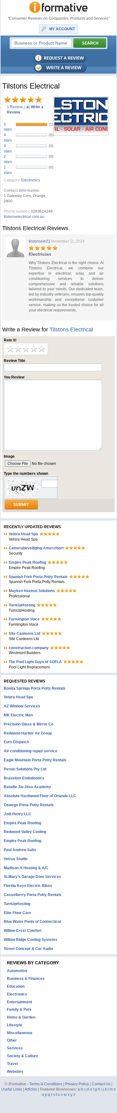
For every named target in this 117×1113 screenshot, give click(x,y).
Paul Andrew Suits (20, 850)
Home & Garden (21, 1017)
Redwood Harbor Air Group (28, 733)
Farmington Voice (24, 619)
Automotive (17, 971)
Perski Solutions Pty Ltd (25, 769)
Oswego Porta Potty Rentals (29, 805)
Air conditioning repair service (30, 751)
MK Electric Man (18, 715)
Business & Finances (26, 978)
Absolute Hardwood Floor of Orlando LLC (40, 796)
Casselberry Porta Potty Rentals (32, 895)
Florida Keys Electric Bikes (28, 886)
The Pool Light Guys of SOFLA (35, 662)
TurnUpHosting (22, 605)
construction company (29, 648)
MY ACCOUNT (62, 29)
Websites (15, 1071)
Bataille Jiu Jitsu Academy (27, 787)
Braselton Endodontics (24, 778)
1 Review (15, 107)
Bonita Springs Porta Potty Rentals (35, 688)
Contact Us (101, 1084)
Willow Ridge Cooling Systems (30, 939)
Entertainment (19, 1002)
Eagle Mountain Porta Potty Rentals (35, 760)
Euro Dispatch (16, 742)
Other (12, 1040)
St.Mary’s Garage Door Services (32, 876)
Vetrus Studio (15, 859)
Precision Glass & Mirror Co (28, 724)
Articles (31, 1089)
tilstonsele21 (39, 241)
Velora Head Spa (23, 534)
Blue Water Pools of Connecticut (32, 921)
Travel (12, 1064)
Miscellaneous (19, 1033)
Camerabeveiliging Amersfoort (36, 548)
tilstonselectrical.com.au (24, 216)
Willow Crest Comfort (22, 930)
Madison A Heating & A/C (26, 868)
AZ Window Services (22, 706)
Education (16, 986)
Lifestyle (14, 1025)
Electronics (30, 180)
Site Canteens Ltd (24, 633)
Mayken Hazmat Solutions (32, 591)
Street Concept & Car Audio (28, 949)
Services (15, 1048)
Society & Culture (22, 1056)
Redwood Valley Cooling (25, 832)
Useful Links (11, 1089)
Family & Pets (19, 1009)
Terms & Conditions (45, 1084)
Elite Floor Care (17, 913)
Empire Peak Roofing (27, 562)
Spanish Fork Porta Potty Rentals (38, 577)
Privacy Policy (77, 1084)
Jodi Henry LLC (17, 814)
